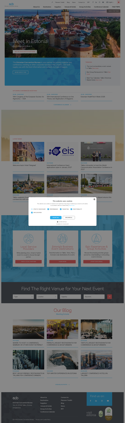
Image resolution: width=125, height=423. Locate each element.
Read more (72, 205)
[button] (62, 222)
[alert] (62, 211)
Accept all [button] (56, 217)
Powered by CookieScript (62, 224)
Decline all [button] (68, 217)
